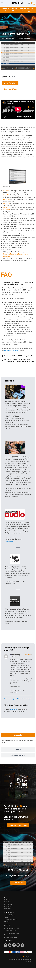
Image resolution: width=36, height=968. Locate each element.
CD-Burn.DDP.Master (11, 350)
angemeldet (14, 734)
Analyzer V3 (27, 9)
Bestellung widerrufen (10, 941)
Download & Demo (9, 937)
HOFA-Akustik (8, 924)
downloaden (9, 561)
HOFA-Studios (8, 928)
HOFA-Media (7, 930)
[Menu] (4, 3)
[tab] (17, 759)
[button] (32, 3)
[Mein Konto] (29, 3)
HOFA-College (8, 922)
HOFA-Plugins (8, 926)
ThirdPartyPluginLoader (19, 11)
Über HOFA (7, 943)
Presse (6, 939)
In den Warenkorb (10, 83)
